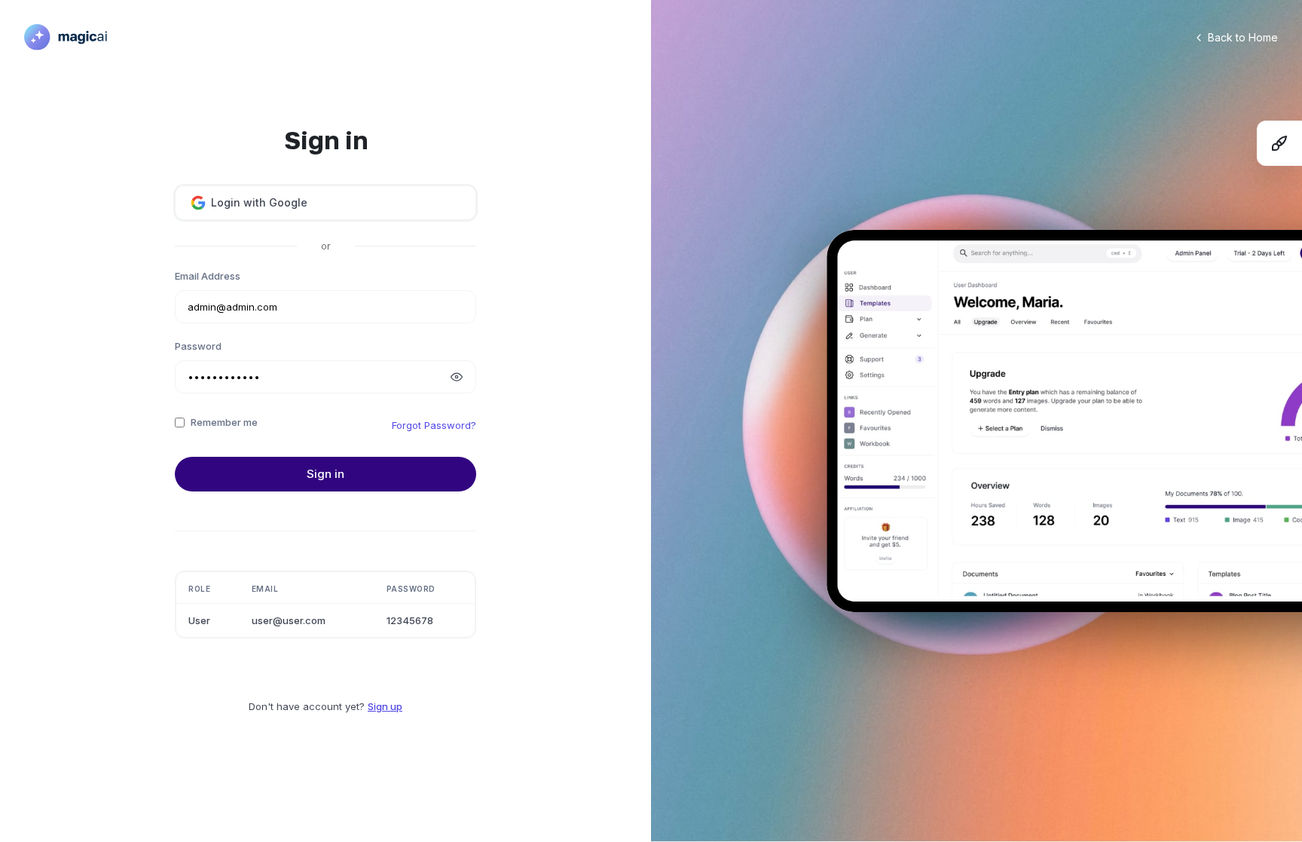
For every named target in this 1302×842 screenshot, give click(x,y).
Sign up (385, 706)
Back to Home (1243, 37)
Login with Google (259, 202)
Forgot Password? (434, 425)
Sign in (325, 474)
